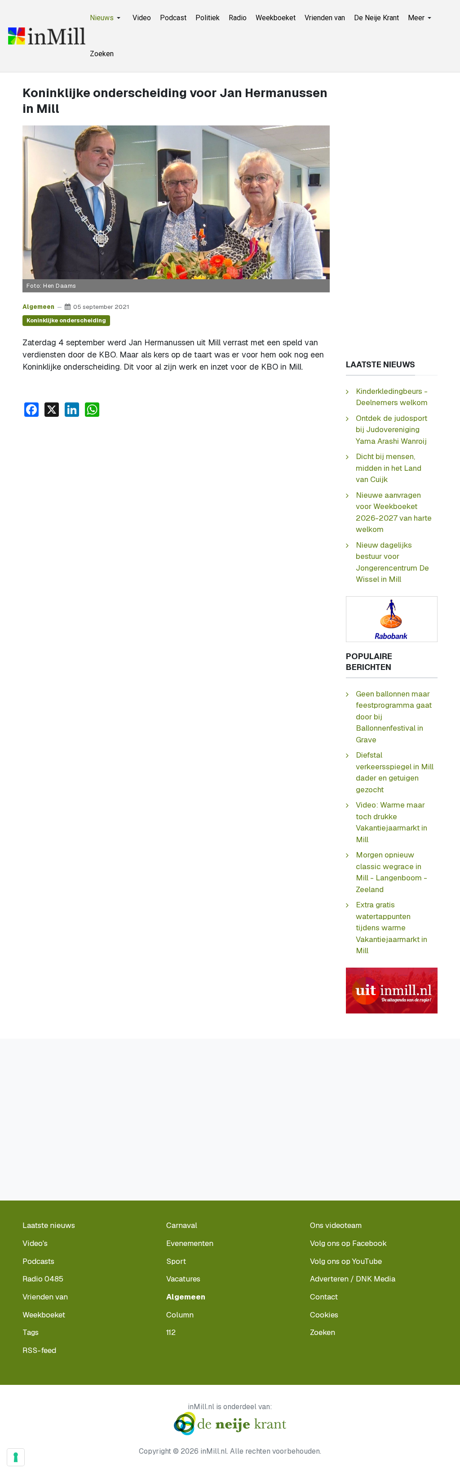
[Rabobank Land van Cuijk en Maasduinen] (392, 618)
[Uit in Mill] (392, 990)
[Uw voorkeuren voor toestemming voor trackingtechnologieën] (15, 1457)
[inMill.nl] (46, 35)
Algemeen (38, 307)
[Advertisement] (176, 492)
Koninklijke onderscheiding (66, 320)
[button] (106, 18)
